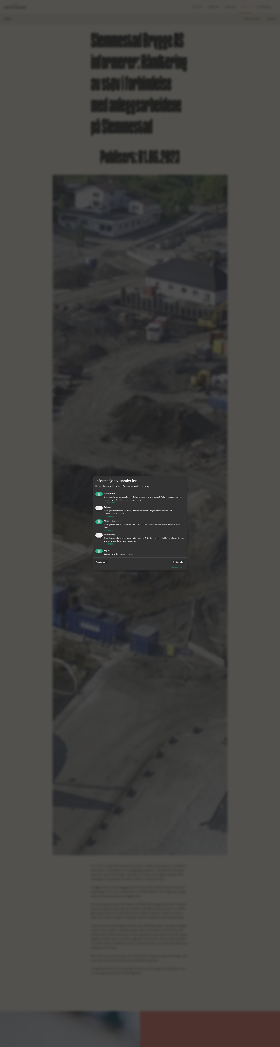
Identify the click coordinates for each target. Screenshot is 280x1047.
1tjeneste (109, 544)
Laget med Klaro (177, 567)
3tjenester (109, 516)
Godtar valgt (101, 562)
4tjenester (109, 503)
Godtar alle (178, 562)
